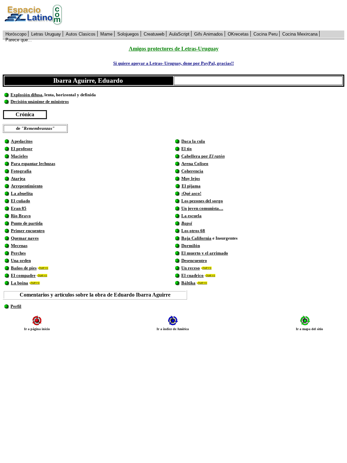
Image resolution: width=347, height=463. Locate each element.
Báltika (188, 282)
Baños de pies (24, 267)
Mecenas (19, 245)
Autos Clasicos (81, 34)
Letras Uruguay (46, 34)
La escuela (191, 215)
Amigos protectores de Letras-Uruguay (174, 49)
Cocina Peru (265, 34)
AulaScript (179, 34)
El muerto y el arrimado (204, 253)
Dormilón (190, 245)
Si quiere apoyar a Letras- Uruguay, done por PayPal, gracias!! (173, 63)
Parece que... (18, 39)
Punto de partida (27, 223)
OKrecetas (238, 34)
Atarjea (18, 178)
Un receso (190, 267)
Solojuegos (128, 34)
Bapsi (186, 223)
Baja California (196, 238)
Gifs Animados (208, 34)
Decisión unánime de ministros (40, 101)
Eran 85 (18, 208)
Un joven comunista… (202, 208)
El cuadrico (192, 275)
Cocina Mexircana (300, 34)
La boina (19, 282)
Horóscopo (15, 34)
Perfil (16, 306)
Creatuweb (154, 34)
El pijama (191, 185)
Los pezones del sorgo (202, 200)
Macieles (19, 156)
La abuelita (22, 193)
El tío (186, 148)
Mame (106, 34)
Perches (18, 253)
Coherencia (192, 171)
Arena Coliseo (194, 163)
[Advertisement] (207, 15)
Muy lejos (190, 178)
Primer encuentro (28, 230)
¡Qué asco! (191, 193)
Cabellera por (203, 156)
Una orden (21, 260)
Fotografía (21, 171)
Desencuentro (194, 260)
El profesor (22, 148)
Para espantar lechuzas (33, 163)
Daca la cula (193, 141)
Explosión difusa (26, 94)
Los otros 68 (193, 230)
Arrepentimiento (27, 185)
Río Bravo (21, 215)
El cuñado (20, 200)
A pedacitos (22, 141)
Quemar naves (25, 238)
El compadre (23, 275)
